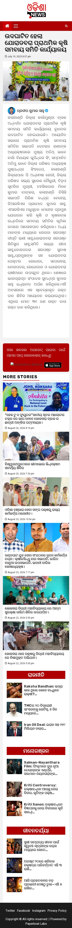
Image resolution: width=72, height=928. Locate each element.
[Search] (66, 26)
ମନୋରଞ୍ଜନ (36, 751)
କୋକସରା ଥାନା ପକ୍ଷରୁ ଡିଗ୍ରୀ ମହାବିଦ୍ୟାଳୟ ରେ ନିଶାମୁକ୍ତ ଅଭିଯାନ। (34, 656)
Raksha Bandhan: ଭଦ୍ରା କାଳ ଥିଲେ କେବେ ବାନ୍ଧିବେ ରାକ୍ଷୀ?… (43, 690)
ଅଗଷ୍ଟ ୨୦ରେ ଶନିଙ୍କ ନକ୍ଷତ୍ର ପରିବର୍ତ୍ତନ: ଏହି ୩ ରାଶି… (43, 865)
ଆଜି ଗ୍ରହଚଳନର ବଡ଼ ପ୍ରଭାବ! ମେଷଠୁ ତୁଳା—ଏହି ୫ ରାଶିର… (43, 884)
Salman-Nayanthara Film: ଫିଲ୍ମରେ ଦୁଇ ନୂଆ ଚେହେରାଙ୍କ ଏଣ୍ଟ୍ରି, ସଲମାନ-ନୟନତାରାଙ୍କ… (42, 768)
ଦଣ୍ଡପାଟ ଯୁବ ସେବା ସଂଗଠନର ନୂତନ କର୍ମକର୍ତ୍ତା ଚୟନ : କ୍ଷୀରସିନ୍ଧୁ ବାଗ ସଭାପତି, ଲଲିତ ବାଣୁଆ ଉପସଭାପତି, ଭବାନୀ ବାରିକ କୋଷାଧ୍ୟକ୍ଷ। (36, 561)
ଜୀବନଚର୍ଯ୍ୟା (36, 830)
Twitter (10, 910)
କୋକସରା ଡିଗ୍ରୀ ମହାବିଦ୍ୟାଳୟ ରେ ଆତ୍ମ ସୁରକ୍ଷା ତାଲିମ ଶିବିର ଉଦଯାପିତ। (33, 610)
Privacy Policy (57, 910)
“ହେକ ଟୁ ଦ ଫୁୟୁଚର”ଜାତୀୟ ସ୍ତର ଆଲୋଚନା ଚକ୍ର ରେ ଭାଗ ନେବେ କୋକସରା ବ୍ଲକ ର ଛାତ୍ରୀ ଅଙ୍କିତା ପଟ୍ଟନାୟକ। (34, 419)
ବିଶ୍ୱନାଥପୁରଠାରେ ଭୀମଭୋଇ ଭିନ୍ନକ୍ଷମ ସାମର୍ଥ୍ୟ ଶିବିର (32, 466)
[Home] (7, 26)
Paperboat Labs (36, 924)
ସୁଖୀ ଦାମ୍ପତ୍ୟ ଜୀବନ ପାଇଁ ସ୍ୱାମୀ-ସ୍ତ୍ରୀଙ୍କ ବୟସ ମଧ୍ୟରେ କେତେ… (41, 846)
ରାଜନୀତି (36, 675)
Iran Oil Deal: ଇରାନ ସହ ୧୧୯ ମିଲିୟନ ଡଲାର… (44, 727)
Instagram (39, 910)
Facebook (23, 910)
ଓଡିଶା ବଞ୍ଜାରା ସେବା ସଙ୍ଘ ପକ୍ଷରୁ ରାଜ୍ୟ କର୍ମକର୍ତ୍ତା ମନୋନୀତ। (32, 512)
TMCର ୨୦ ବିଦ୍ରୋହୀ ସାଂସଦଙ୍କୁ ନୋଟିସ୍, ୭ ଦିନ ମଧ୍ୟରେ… (40, 709)
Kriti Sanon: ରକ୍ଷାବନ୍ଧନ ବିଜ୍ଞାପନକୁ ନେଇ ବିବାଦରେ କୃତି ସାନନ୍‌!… (43, 808)
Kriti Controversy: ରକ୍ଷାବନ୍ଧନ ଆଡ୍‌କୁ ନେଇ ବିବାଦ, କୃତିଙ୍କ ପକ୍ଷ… (41, 789)
